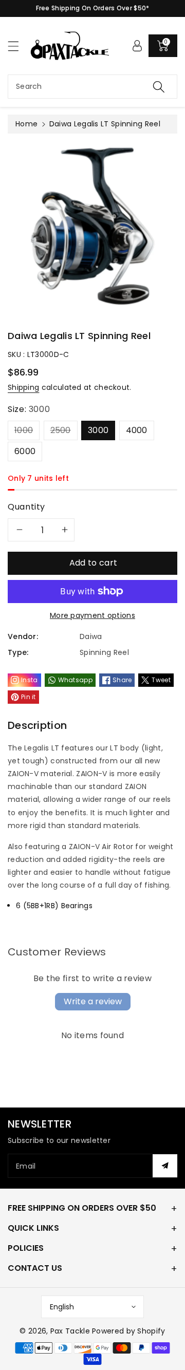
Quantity (26, 507)
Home (26, 124)
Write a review (93, 1001)
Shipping (23, 387)
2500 (60, 430)
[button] (18, 46)
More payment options (92, 615)
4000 (136, 430)
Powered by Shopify (128, 1331)
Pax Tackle (70, 1331)
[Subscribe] (165, 1165)
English (62, 1307)
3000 (98, 430)
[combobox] (92, 86)
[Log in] (137, 45)
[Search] (159, 86)
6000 (24, 451)
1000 (23, 430)
